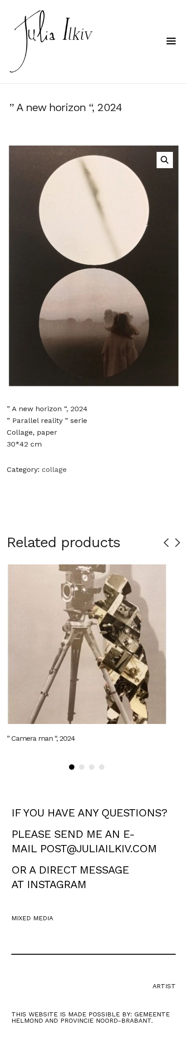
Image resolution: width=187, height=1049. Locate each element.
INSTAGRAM (56, 884)
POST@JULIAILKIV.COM (98, 848)
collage (54, 469)
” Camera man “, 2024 (41, 738)
